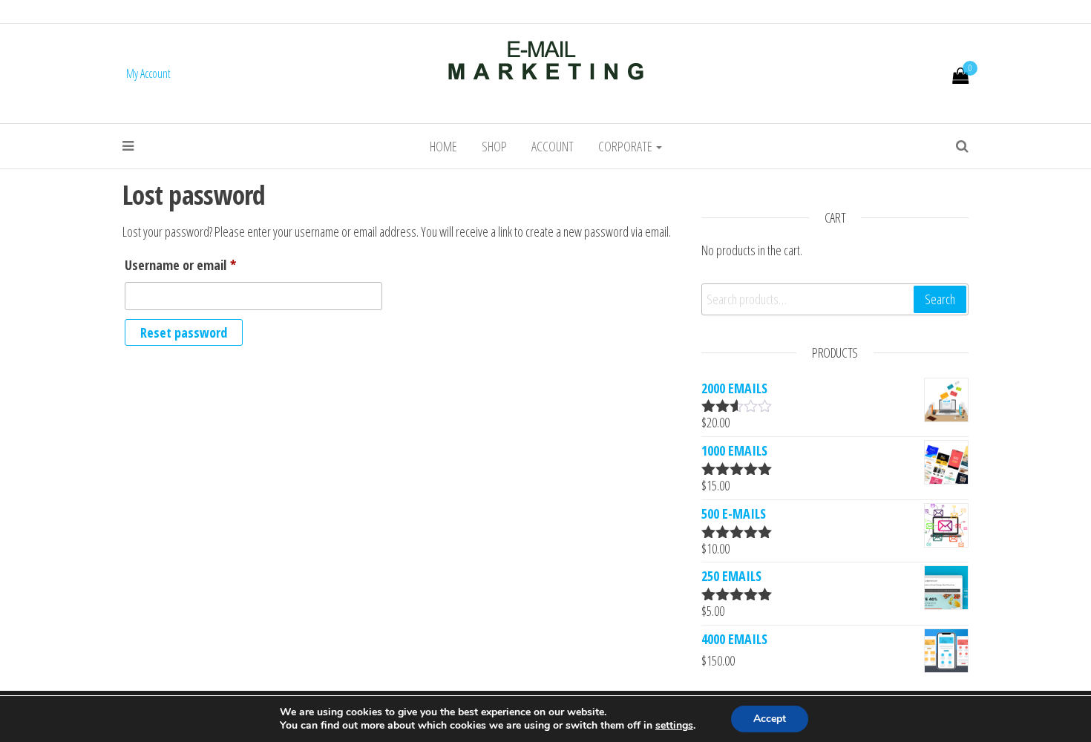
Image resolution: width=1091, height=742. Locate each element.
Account (552, 146)
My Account (148, 73)
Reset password (183, 332)
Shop (494, 146)
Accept (769, 719)
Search (940, 299)
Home (443, 146)
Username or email (204, 264)
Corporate (626, 146)
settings (674, 725)
